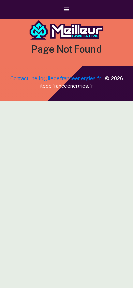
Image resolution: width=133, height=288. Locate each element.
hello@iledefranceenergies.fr (66, 78)
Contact (19, 78)
